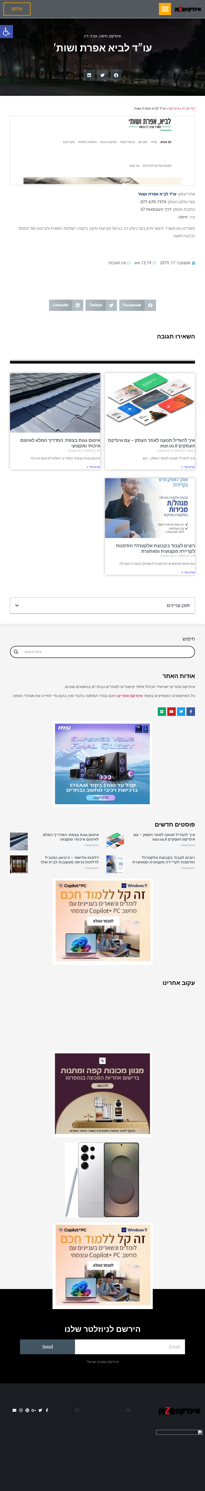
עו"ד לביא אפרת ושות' (157, 194)
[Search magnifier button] (16, 651)
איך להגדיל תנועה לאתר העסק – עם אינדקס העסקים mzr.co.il (164, 837)
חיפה (103, 36)
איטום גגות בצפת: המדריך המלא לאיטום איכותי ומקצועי (71, 837)
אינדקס (115, 36)
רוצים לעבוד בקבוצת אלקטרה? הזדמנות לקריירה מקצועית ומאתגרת (155, 548)
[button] (6, 31)
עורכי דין (91, 36)
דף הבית (188, 108)
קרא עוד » (188, 467)
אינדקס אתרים (130, 696)
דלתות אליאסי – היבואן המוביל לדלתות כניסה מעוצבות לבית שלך (69, 859)
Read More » (187, 845)
